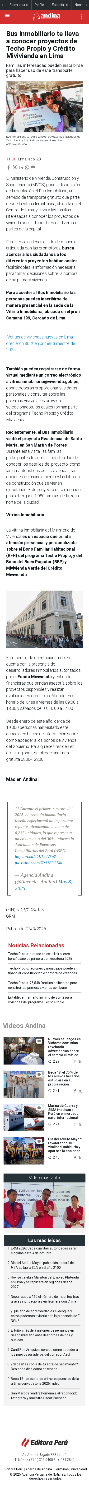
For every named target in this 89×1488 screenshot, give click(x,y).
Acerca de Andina (38, 1469)
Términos (61, 1469)
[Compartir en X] (80, 1061)
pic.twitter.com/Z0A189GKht (38, 863)
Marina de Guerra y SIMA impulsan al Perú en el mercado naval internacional (63, 1112)
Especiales (60, 5)
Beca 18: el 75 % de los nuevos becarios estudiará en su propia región (64, 1078)
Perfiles (40, 5)
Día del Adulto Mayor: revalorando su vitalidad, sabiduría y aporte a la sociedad (65, 1145)
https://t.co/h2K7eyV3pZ (35, 856)
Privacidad (79, 1469)
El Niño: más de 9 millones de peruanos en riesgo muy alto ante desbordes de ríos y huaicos (42, 1335)
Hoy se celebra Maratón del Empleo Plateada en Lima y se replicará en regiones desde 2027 (45, 1282)
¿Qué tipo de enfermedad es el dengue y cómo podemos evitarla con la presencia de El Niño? (45, 1316)
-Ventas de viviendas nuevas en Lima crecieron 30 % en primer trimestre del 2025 (41, 343)
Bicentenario (18, 5)
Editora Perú (14, 1469)
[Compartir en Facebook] (75, 1061)
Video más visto (44, 1177)
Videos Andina (24, 1026)
